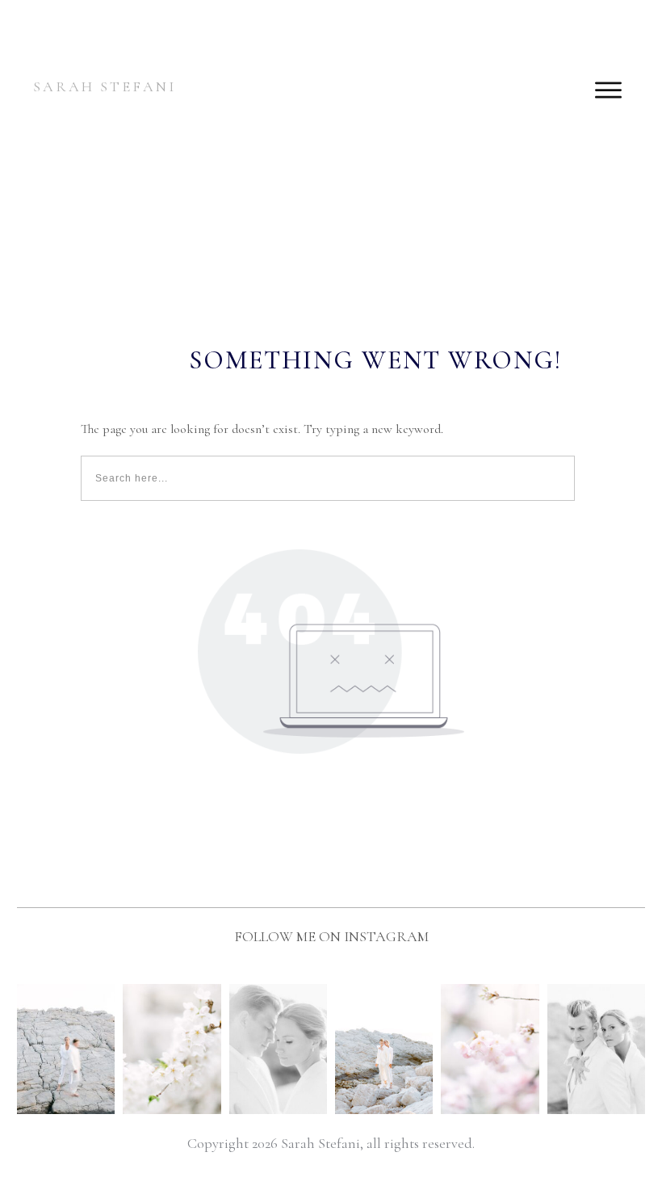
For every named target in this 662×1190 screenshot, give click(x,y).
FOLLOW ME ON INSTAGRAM (331, 936)
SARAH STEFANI (104, 86)
